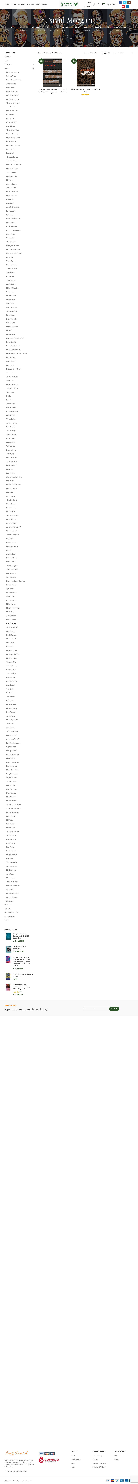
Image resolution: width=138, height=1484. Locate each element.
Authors (7, 68)
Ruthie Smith (10, 785)
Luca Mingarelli (11, 600)
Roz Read (9, 693)
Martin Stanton (11, 801)
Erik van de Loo (11, 839)
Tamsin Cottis (11, 188)
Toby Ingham (10, 446)
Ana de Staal (10, 234)
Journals (8, 57)
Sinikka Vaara (11, 835)
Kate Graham (10, 357)
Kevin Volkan (10, 847)
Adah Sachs (10, 727)
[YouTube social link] (123, 6)
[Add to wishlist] (65, 71)
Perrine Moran (11, 619)
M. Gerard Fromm (12, 327)
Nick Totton (10, 820)
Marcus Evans (11, 296)
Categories (8, 64)
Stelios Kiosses (11, 504)
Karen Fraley (10, 315)
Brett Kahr (9, 469)
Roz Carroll (10, 153)
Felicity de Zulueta (12, 246)
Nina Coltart (10, 180)
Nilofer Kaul (10, 481)
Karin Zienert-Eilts (12, 893)
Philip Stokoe (10, 797)
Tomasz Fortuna (12, 311)
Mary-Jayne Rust (12, 720)
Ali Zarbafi (9, 889)
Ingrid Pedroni (11, 670)
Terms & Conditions (99, 1463)
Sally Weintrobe (11, 862)
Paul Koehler (10, 512)
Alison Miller (10, 596)
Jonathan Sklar (11, 781)
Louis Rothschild (11, 712)
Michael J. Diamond (13, 249)
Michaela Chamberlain (14, 165)
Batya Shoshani (11, 766)
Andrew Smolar (11, 789)
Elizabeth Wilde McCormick (15, 581)
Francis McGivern (12, 585)
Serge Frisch (10, 323)
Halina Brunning (11, 141)
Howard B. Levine (12, 546)
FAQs (116, 1456)
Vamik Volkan (11, 851)
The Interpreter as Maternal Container (23, 975)
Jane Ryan (10, 724)
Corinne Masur (11, 577)
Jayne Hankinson (12, 377)
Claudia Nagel (11, 639)
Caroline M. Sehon (12, 754)
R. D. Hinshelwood (12, 411)
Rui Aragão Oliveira (12, 654)
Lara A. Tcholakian (12, 812)
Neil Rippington (11, 704)
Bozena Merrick (11, 593)
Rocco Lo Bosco (11, 558)
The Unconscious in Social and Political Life (85, 91)
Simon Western (11, 866)
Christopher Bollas (12, 130)
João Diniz (9, 257)
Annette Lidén (11, 554)
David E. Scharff (11, 735)
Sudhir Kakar (10, 473)
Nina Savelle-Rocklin (13, 743)
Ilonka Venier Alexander (14, 80)
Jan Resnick (10, 697)
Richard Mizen (11, 604)
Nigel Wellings (11, 870)
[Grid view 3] (105, 53)
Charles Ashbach (12, 111)
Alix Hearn (9, 380)
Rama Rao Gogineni (13, 346)
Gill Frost (9, 330)
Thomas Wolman (12, 882)
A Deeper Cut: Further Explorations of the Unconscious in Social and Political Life (52, 92)
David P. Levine (11, 542)
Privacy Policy (97, 1456)
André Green (10, 361)
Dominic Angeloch (12, 99)
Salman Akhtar (11, 76)
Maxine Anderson (12, 95)
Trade (73, 1463)
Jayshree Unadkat (12, 832)
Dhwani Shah (10, 758)
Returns (95, 1459)
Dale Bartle (10, 118)
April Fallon (10, 303)
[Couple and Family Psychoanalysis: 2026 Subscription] (8, 937)
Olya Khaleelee (11, 496)
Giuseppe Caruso (12, 157)
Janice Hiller (10, 404)
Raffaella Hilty (11, 407)
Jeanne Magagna (12, 566)
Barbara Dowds (11, 265)
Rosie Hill (9, 400)
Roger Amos (10, 87)
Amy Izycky (10, 454)
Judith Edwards (11, 269)
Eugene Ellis (10, 276)
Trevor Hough (11, 431)
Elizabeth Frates (11, 319)
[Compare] (65, 61)
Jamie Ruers (10, 716)
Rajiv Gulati (10, 365)
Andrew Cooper (11, 184)
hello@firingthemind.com (18, 1471)
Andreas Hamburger (13, 373)
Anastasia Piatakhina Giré (15, 338)
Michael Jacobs (11, 458)
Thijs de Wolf (10, 242)
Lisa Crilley (9, 199)
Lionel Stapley (11, 793)
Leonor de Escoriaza (13, 219)
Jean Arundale (11, 107)
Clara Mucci (10, 631)
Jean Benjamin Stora (13, 804)
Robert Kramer (11, 519)
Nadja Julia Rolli (11, 465)
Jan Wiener (10, 874)
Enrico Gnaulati (11, 342)
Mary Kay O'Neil (11, 658)
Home (40, 53)
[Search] (99, 4)
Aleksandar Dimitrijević (14, 253)
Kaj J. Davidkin (11, 211)
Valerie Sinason (11, 777)
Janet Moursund (12, 627)
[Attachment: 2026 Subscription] (8, 949)
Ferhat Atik (10, 114)
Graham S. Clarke (12, 168)
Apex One (8, 909)
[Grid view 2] (102, 53)
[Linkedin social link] (127, 6)
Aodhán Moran (11, 616)
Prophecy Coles (11, 176)
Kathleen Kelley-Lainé (13, 485)
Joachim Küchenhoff (13, 527)
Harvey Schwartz (12, 751)
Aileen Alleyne (11, 84)
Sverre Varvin (11, 843)
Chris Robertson (11, 708)
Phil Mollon (10, 612)
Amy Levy (9, 550)
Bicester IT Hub (27, 1481)
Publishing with (76, 1459)
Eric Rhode (10, 700)
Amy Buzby (10, 149)
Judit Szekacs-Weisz (13, 808)
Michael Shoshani (12, 770)
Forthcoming (9, 901)
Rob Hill (8, 396)
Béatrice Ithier (11, 450)
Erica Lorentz (10, 562)
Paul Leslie (10, 538)
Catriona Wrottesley (13, 885)
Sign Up (114, 1009)
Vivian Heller (10, 392)
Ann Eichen (10, 272)
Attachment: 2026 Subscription (19, 948)
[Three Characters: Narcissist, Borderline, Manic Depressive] (8, 990)
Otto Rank (9, 689)
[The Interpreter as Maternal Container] (8, 976)
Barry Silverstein (11, 774)
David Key (9, 492)
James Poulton (11, 681)
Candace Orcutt (11, 662)
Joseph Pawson (11, 666)
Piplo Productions (11, 916)
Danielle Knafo (11, 508)
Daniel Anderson (12, 91)
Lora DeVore (10, 238)
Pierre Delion (10, 222)
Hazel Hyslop (10, 438)
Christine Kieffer (11, 500)
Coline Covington (12, 192)
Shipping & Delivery (99, 1467)
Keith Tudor (10, 824)
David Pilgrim (10, 677)
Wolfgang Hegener (12, 388)
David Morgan (11, 623)
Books (7, 61)
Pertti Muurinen (11, 635)
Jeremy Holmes (11, 423)
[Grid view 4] (109, 53)
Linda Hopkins (11, 427)
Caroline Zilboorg (12, 897)
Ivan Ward (9, 859)
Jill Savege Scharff (12, 739)
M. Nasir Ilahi (10, 442)
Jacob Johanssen (12, 461)
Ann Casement (11, 161)
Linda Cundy (10, 203)
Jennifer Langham (12, 535)
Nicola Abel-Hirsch (12, 72)
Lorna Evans (10, 292)
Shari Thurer (10, 816)
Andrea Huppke (11, 434)
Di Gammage (10, 334)
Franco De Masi (11, 226)
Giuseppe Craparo (12, 195)
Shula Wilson (10, 878)
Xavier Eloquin (11, 280)
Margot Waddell (11, 855)
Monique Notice (11, 650)
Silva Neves (10, 643)
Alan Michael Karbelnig (14, 477)
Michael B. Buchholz (13, 145)
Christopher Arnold (12, 103)
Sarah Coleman (11, 172)
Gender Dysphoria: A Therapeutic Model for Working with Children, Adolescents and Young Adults (21, 961)
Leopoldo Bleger (11, 122)
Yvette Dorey (10, 261)
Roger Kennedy (11, 488)
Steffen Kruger (11, 523)
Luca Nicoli (9, 646)
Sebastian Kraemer (13, 515)
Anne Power (10, 685)
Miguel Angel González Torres (16, 353)
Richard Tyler (10, 828)
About (73, 1456)
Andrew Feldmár (12, 307)
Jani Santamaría (12, 731)
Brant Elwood (10, 284)
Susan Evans (10, 300)
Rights (73, 1467)
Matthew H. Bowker (13, 138)
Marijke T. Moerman (13, 608)
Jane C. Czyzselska (13, 207)
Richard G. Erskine (12, 288)
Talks (6, 920)
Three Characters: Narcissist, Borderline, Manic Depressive (21, 987)
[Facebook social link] (120, 2)
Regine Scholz (11, 747)
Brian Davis (10, 215)
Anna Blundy (10, 126)
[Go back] (43, 20)
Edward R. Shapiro (12, 762)
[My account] (94, 4)
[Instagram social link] (129, 2)
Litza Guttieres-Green (13, 369)
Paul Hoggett (10, 415)
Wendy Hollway (11, 419)
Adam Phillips (11, 673)
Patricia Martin (11, 573)
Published (8, 905)
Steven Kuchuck (11, 531)
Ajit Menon (10, 589)
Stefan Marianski (12, 569)
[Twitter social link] (124, 2)
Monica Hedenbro (12, 384)
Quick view (65, 66)
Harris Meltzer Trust (11, 912)
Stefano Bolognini (12, 134)
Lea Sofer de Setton (13, 230)
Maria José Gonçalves (13, 350)
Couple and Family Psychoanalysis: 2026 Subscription (21, 936)
